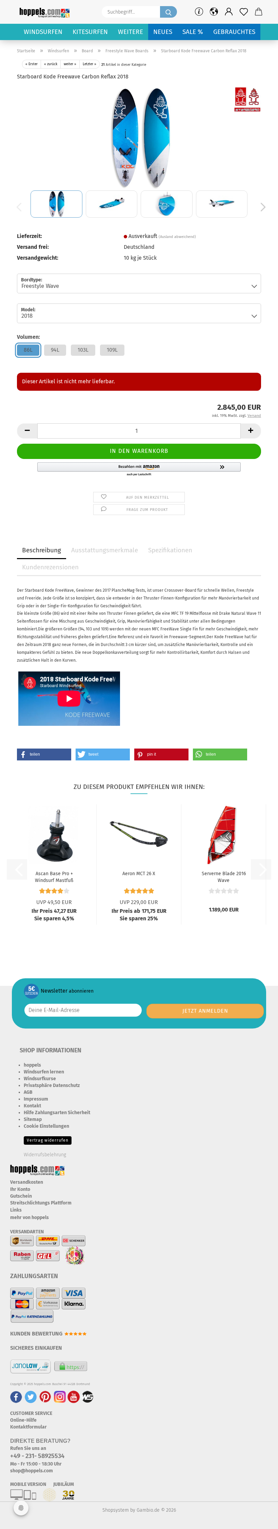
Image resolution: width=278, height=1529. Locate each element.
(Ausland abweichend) (177, 237)
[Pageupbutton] (259, 1519)
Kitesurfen (90, 32)
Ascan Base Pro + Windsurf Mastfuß (54, 876)
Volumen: (28, 337)
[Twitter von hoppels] (31, 1396)
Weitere (130, 32)
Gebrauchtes (234, 32)
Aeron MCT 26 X (138, 874)
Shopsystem (115, 1510)
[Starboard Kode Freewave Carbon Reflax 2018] (139, 137)
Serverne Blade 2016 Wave (224, 876)
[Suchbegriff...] (168, 12)
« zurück (50, 64)
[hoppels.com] (46, 12)
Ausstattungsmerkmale (104, 550)
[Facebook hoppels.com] (16, 1396)
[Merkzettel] (243, 12)
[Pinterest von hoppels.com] (45, 1396)
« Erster (31, 64)
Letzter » (89, 64)
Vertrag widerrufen (47, 1140)
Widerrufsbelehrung (45, 1155)
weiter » (70, 64)
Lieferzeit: (29, 236)
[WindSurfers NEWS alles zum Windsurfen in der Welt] (87, 1396)
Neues (162, 32)
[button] (228, 12)
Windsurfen (43, 32)
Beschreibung (41, 550)
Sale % (192, 32)
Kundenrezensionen (50, 567)
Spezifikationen (170, 550)
